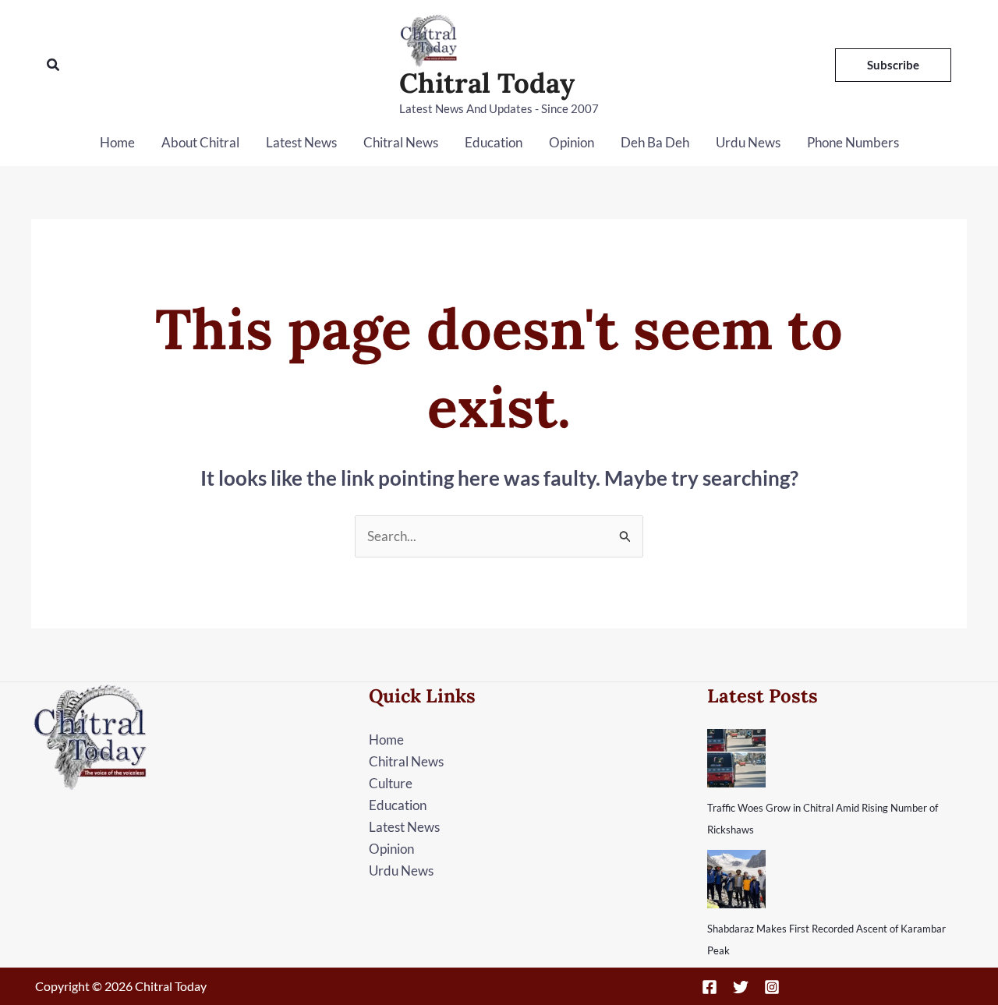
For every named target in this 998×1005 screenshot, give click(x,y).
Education (493, 142)
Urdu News (748, 142)
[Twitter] (740, 987)
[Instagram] (772, 987)
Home (117, 142)
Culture (390, 783)
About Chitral (200, 142)
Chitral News (400, 142)
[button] (54, 65)
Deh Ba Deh (655, 142)
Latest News (301, 142)
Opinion (571, 142)
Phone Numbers (853, 142)
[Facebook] (709, 987)
